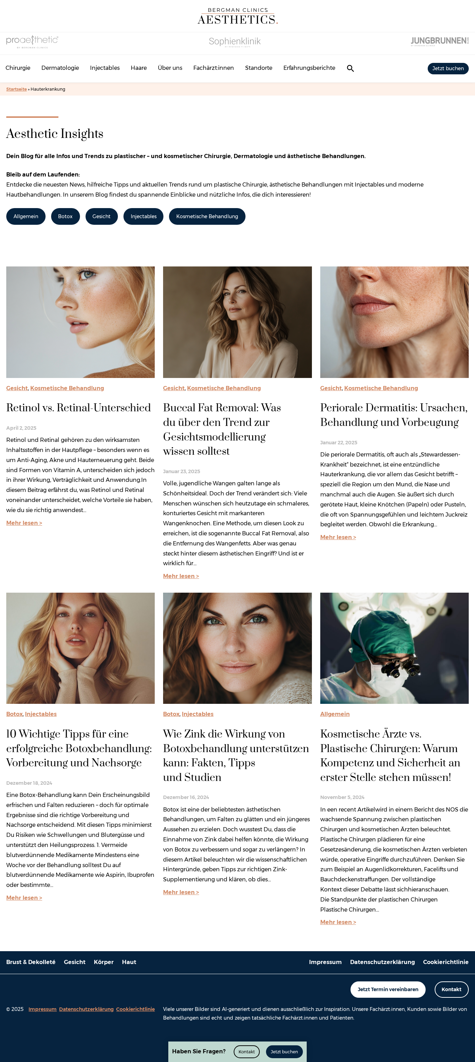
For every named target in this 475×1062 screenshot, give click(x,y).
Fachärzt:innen (213, 68)
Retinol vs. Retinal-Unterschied (78, 408)
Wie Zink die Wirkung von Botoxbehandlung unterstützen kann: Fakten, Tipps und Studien (236, 756)
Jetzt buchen (448, 68)
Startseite (16, 89)
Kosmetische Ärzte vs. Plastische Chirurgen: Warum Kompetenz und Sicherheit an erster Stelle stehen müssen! (390, 756)
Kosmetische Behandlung (207, 216)
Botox (65, 216)
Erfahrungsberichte (309, 68)
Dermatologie (60, 68)
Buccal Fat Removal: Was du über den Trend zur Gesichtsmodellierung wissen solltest (222, 430)
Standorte (258, 68)
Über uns (170, 68)
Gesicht (101, 216)
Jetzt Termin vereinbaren (388, 989)
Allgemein (26, 216)
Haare (139, 68)
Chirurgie (18, 68)
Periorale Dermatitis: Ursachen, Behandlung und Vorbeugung (394, 415)
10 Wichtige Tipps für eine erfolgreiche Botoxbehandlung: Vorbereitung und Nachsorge (79, 749)
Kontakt (451, 989)
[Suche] (350, 68)
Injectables (105, 68)
